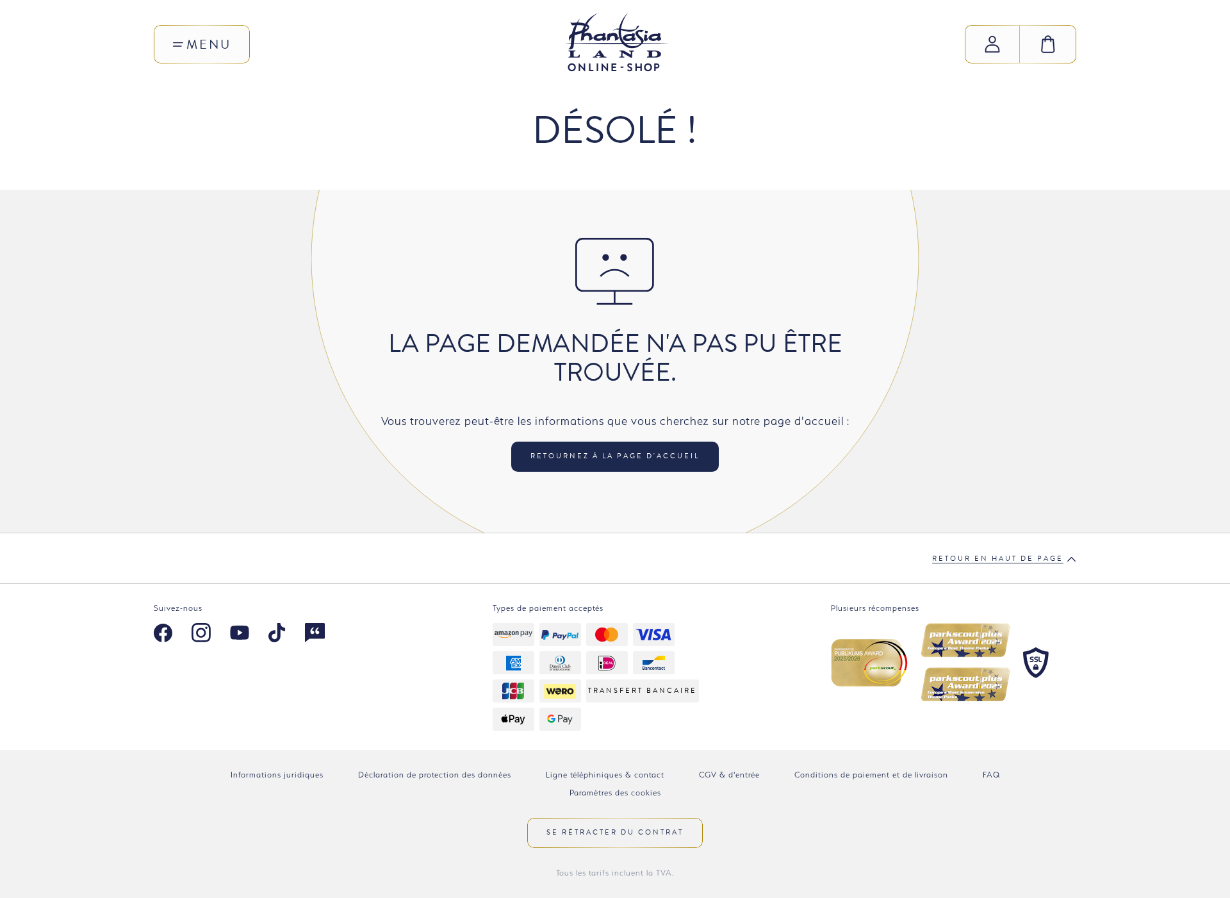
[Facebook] (163, 634)
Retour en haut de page (997, 558)
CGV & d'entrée (729, 774)
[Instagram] (201, 634)
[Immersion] (315, 634)
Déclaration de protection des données (434, 774)
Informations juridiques (277, 774)
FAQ (991, 774)
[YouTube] (239, 634)
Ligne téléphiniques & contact (605, 774)
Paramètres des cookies (615, 792)
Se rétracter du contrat (615, 832)
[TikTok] (277, 634)
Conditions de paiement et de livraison (871, 774)
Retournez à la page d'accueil (615, 456)
